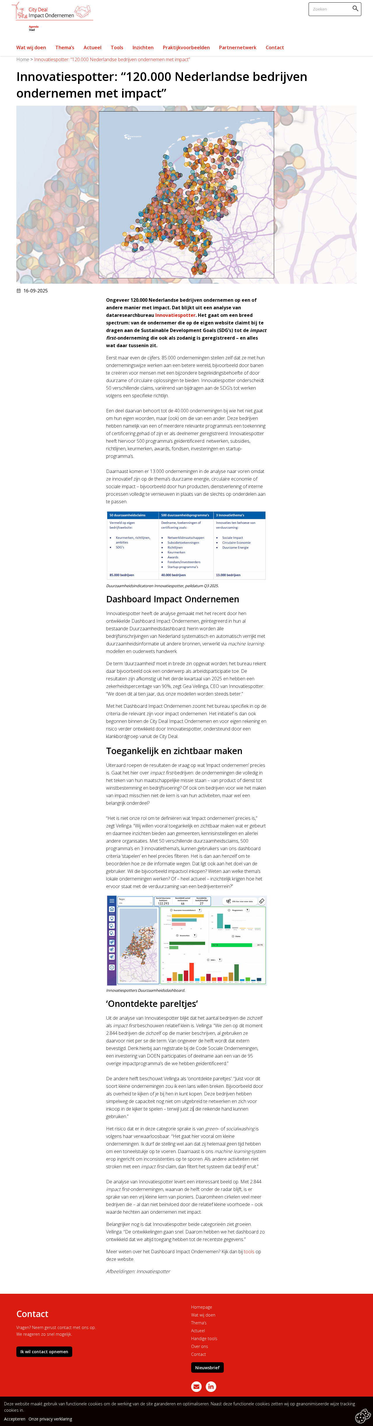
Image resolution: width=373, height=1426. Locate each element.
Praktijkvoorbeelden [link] (186, 47)
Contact (198, 1354)
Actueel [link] (92, 47)
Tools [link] (117, 47)
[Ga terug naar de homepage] (52, 17)
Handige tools (204, 1338)
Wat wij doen (203, 1315)
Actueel (198, 1330)
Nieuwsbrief (207, 1367)
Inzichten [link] (143, 47)
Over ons (199, 1346)
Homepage (201, 1307)
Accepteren (14, 1419)
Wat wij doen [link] (31, 47)
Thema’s (199, 1323)
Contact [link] (275, 47)
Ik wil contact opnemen (44, 1351)
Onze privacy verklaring (50, 1419)
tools (249, 1251)
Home (22, 59)
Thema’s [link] (64, 47)
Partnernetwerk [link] (237, 47)
